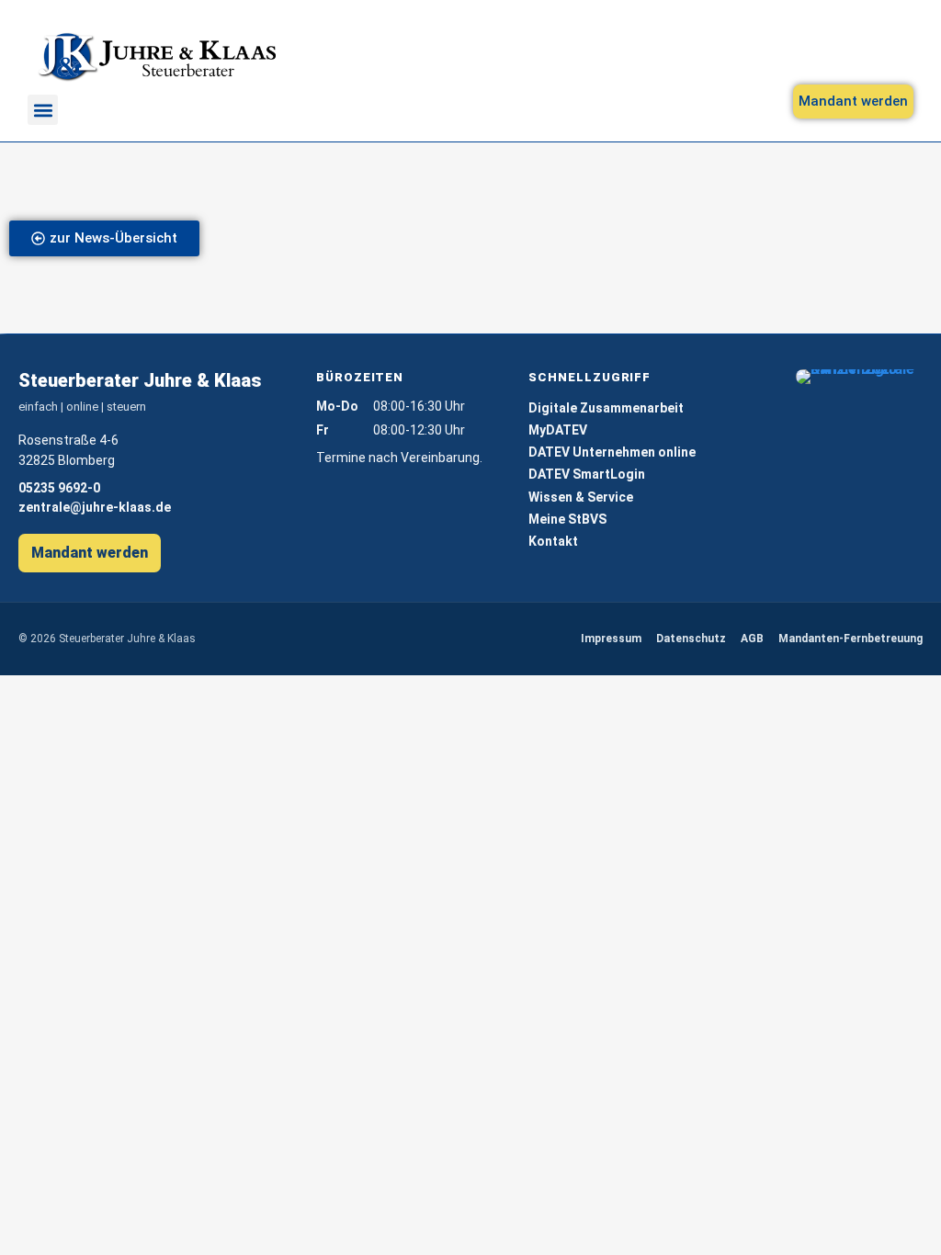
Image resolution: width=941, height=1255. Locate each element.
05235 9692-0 (59, 488)
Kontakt (553, 541)
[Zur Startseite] (156, 57)
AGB (752, 638)
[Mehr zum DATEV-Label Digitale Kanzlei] (859, 376)
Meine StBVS (567, 519)
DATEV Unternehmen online (612, 452)
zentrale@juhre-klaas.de (94, 507)
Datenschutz (691, 638)
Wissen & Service (580, 497)
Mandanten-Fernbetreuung (850, 638)
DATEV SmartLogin (586, 474)
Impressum (611, 638)
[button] (43, 110)
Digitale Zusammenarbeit (606, 408)
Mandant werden (89, 552)
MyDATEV (557, 430)
